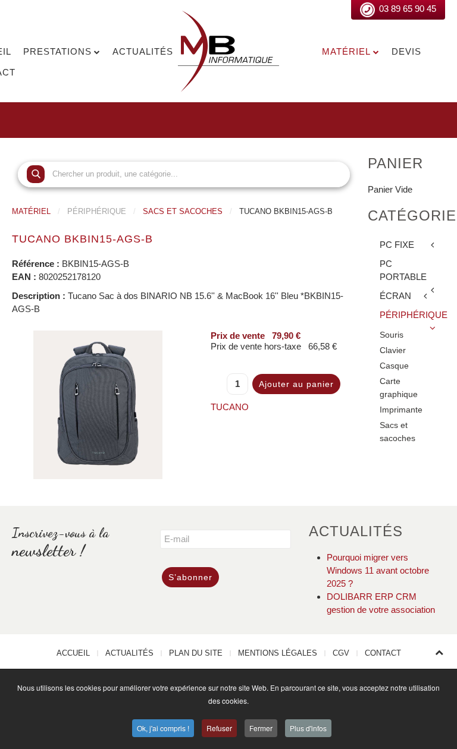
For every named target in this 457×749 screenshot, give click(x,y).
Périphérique (412, 315)
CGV (341, 653)
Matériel (346, 51)
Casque (394, 365)
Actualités (142, 51)
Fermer (261, 728)
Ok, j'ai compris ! (163, 728)
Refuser (219, 728)
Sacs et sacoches (183, 211)
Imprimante (401, 409)
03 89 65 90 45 (407, 9)
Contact (383, 653)
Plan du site (196, 653)
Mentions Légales (277, 653)
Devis (406, 51)
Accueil (73, 653)
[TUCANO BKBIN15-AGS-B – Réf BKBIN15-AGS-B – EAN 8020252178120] (97, 403)
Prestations (57, 51)
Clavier (393, 350)
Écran (395, 296)
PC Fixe (397, 245)
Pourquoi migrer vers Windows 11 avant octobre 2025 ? (378, 570)
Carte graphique (399, 388)
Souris (391, 335)
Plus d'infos (308, 728)
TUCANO (230, 407)
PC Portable (403, 270)
